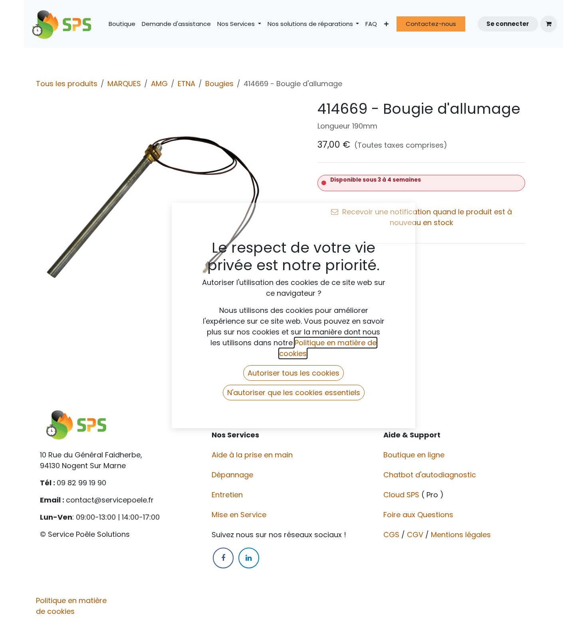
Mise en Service (240, 515)
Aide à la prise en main (252, 455)
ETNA (186, 84)
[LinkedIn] (248, 558)
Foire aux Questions (419, 515)
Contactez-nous (431, 24)
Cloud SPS (402, 495)
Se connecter (507, 24)
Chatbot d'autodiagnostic (430, 475)
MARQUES (124, 84)
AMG (159, 84)
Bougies (219, 84)
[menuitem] (122, 24)
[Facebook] (223, 558)
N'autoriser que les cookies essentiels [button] (293, 393)
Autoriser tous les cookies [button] (293, 373)
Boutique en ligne (414, 455)
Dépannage (233, 475)
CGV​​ (415, 535)
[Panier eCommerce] (548, 24)
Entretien (227, 495)
